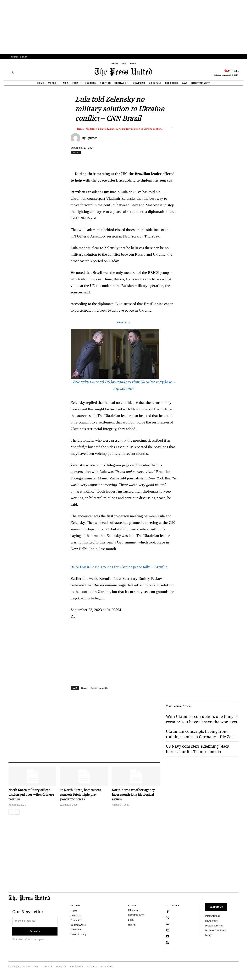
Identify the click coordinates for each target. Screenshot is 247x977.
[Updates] (76, 138)
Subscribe (35, 931)
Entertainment (136, 915)
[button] (11, 72)
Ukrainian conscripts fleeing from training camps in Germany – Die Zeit (200, 734)
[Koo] (240, 161)
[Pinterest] (142, 161)
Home (80, 128)
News (84, 687)
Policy (208, 935)
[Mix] (178, 161)
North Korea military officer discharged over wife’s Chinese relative (31, 794)
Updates (91, 128)
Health (132, 924)
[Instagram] (168, 930)
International (212, 916)
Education (133, 910)
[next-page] (17, 812)
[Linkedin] (133, 161)
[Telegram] (169, 161)
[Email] (151, 161)
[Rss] (168, 943)
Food (131, 919)
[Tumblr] (160, 161)
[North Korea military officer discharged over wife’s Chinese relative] (32, 776)
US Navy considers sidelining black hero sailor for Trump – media (197, 749)
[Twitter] (168, 918)
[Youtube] (168, 936)
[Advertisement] (123, 27)
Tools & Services (214, 925)
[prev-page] (10, 812)
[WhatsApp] (124, 161)
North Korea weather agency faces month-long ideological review (133, 794)
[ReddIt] (115, 161)
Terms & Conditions (215, 930)
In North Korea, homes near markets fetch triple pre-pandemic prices (80, 794)
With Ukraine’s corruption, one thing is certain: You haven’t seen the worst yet (201, 719)
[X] (107, 161)
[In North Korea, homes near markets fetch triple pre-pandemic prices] (84, 776)
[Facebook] (98, 161)
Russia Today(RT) (99, 687)
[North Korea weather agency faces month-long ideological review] (136, 776)
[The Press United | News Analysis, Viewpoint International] (123, 72)
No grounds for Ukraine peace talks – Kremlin (119, 567)
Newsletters (211, 920)
